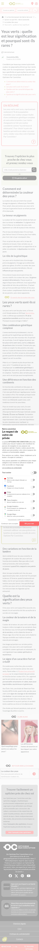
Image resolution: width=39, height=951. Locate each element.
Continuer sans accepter (9, 523)
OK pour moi (29, 523)
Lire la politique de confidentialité (12, 468)
